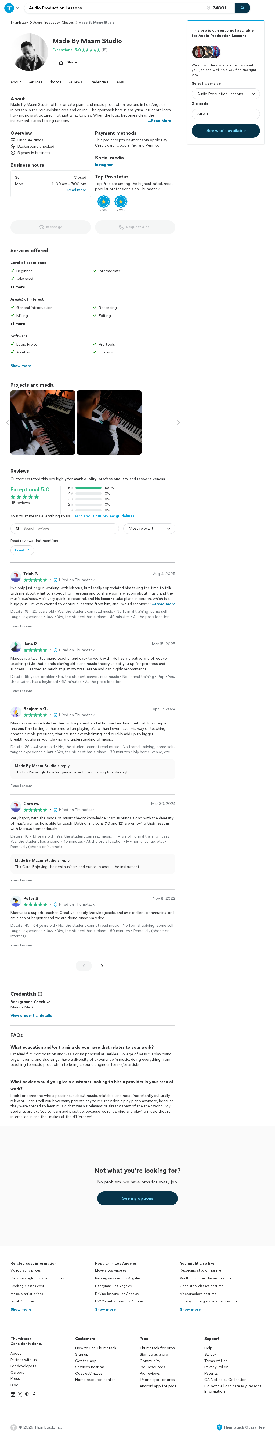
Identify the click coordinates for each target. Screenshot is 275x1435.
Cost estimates (88, 1373)
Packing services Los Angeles (117, 1278)
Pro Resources (152, 1367)
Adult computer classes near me (205, 1278)
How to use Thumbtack (95, 1348)
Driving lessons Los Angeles (117, 1294)
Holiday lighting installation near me (208, 1301)
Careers (17, 1372)
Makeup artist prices (26, 1294)
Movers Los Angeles (110, 1270)
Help (208, 1348)
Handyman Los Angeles (113, 1286)
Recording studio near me (200, 1270)
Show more (20, 1309)
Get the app (86, 1361)
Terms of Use (216, 1361)
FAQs (119, 82)
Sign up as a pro (154, 1354)
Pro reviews (150, 1373)
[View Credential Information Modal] (39, 994)
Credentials (98, 82)
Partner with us (23, 1360)
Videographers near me (198, 1294)
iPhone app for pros (157, 1379)
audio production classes (53, 22)
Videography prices (25, 1270)
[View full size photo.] (42, 422)
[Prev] (84, 966)
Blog (14, 1385)
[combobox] (114, 8)
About (15, 82)
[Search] (242, 8)
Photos (55, 82)
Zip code (200, 104)
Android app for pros (158, 1386)
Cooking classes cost (27, 1286)
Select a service (206, 83)
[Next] (102, 966)
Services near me (90, 1367)
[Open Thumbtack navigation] (12, 8)
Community (150, 1361)
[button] (29, 52)
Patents (211, 1373)
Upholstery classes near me (201, 1286)
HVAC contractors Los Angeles (119, 1301)
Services (35, 82)
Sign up (82, 1354)
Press (15, 1378)
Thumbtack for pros (157, 1348)
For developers (23, 1366)
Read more (76, 190)
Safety (210, 1354)
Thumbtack (19, 22)
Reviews (75, 82)
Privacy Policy (216, 1367)
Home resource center (95, 1379)
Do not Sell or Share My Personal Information (233, 1389)
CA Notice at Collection (225, 1379)
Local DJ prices (22, 1301)
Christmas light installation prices (37, 1278)
